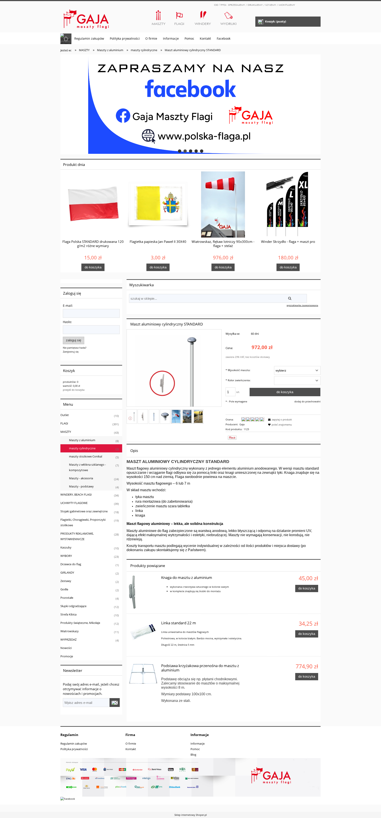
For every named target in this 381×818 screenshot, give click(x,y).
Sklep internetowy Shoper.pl (190, 814)
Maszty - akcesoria (81, 478)
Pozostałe (66, 598)
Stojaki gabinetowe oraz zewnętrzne (84, 511)
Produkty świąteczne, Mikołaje (80, 623)
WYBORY (66, 556)
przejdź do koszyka (73, 389)
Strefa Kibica (68, 614)
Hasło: (67, 322)
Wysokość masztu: (238, 370)
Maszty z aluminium (82, 440)
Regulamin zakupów (73, 743)
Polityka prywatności (74, 749)
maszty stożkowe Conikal (85, 456)
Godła (64, 589)
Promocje (66, 656)
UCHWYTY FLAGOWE (74, 503)
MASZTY (65, 432)
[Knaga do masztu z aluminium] (143, 592)
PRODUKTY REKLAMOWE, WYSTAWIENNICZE (77, 536)
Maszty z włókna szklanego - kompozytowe (87, 467)
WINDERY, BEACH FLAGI (76, 494)
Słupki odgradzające (73, 606)
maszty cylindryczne (82, 448)
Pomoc (195, 749)
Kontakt (130, 749)
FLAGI (64, 423)
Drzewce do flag (70, 564)
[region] (190, 104)
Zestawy (65, 581)
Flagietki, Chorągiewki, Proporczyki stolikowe (83, 522)
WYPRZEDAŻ (68, 639)
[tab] (179, 151)
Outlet (64, 415)
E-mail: (68, 305)
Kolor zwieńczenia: (238, 380)
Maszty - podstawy (81, 486)
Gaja (242, 424)
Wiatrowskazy (69, 631)
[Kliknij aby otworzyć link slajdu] (190, 104)
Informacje (197, 743)
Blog (193, 755)
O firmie (130, 743)
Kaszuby (65, 547)
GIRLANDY (67, 572)
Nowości (66, 648)
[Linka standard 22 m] (143, 631)
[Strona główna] (86, 17)
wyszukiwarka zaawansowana (302, 305)
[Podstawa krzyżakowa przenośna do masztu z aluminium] (143, 674)
